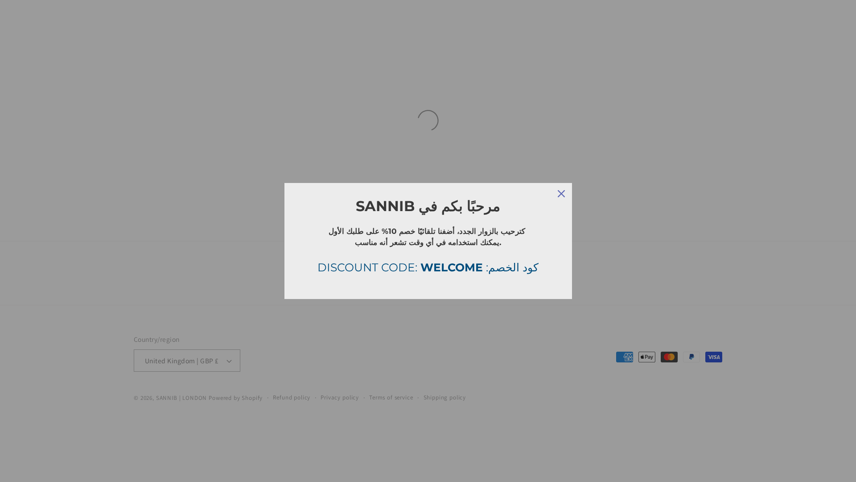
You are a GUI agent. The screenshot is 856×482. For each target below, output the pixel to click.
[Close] (561, 193)
